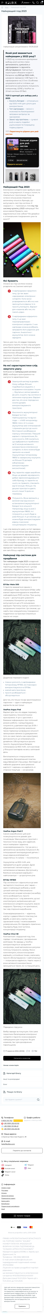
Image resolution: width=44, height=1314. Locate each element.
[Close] (38, 639)
